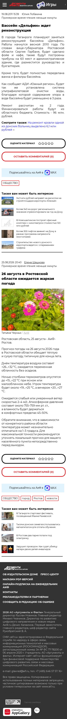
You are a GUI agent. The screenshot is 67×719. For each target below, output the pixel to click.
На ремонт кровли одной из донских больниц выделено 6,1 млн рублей (33, 126)
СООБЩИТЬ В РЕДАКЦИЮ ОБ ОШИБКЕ (28, 602)
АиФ (26, 332)
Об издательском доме (20, 574)
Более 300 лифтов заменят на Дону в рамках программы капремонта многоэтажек (36, 234)
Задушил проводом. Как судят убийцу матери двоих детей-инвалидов (36, 548)
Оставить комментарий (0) (34, 156)
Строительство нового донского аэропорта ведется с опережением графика (35, 245)
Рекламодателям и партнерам (25, 597)
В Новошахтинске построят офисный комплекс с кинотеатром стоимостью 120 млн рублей (38, 223)
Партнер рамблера (32, 702)
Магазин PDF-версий (18, 579)
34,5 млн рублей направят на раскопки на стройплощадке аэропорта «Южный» (38, 199)
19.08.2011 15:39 (10, 14)
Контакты (10, 592)
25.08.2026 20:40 (11, 262)
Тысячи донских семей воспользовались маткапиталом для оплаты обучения (38, 525)
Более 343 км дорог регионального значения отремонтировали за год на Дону (39, 210)
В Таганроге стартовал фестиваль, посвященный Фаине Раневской (34, 514)
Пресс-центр (50, 574)
